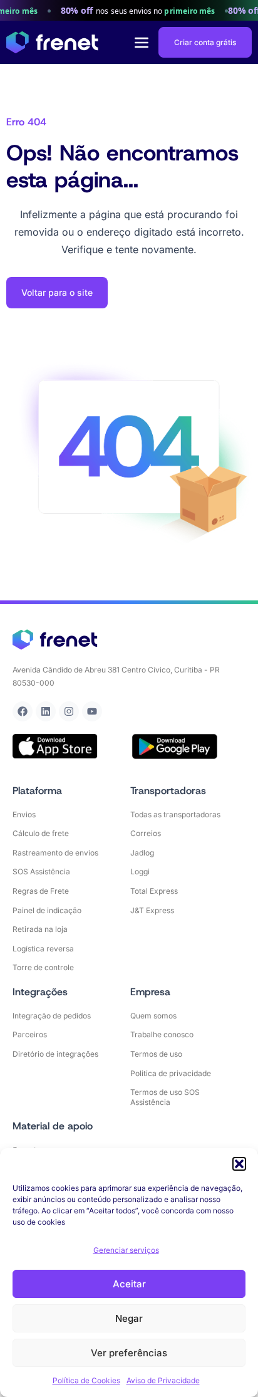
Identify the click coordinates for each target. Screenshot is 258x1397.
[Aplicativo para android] (174, 746)
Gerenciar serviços (126, 1250)
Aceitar (129, 1284)
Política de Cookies (86, 1380)
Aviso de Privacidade (163, 1380)
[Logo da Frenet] (52, 42)
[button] (239, 1164)
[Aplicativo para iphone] (55, 746)
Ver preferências (129, 1353)
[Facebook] (23, 711)
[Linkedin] (46, 711)
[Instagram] (69, 711)
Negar (129, 1318)
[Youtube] (92, 711)
